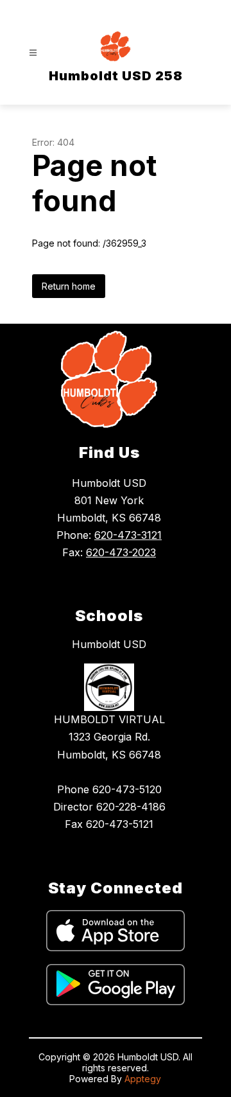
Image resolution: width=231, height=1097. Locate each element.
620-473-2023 (121, 552)
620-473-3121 (128, 535)
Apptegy (142, 1078)
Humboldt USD (109, 644)
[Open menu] (33, 53)
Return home (69, 286)
